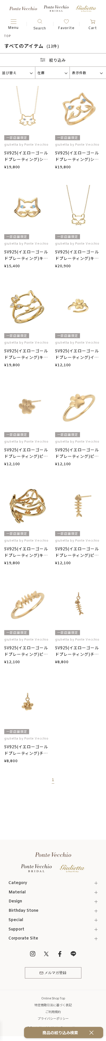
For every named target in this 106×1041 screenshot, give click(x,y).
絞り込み (57, 60)
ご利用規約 (53, 1011)
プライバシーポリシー (53, 1018)
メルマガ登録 (55, 973)
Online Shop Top (53, 998)
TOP (7, 36)
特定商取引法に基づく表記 (53, 1005)
